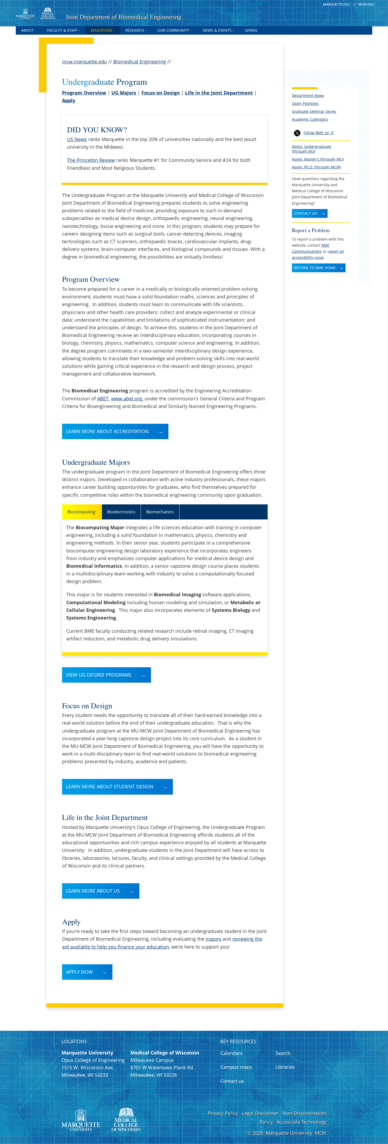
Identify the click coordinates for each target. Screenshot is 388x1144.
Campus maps (236, 1067)
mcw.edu (366, 4)
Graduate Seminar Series (314, 111)
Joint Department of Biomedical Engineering (123, 16)
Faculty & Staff (62, 30)
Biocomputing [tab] (81, 512)
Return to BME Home (315, 267)
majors (213, 939)
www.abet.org (126, 398)
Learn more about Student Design (109, 786)
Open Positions (305, 103)
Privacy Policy (223, 1113)
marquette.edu (336, 4)
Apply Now (79, 972)
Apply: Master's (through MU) (318, 159)
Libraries (285, 1067)
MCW (321, 1133)
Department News (308, 95)
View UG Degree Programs (98, 675)
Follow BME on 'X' (319, 132)
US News (77, 139)
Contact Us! (306, 213)
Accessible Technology (302, 1122)
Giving (251, 30)
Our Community (173, 30)
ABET (102, 398)
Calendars (231, 1053)
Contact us (232, 1081)
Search (283, 1053)
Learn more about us (93, 891)
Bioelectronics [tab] (121, 512)
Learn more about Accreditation (107, 431)
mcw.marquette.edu (84, 61)
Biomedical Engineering (139, 61)
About (27, 30)
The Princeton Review (91, 160)
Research (134, 30)
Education (101, 30)
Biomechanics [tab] (160, 512)
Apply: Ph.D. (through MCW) (316, 167)
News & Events (217, 30)
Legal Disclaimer (260, 1113)
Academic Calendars (310, 119)
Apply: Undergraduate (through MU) (311, 149)
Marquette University (289, 1133)
